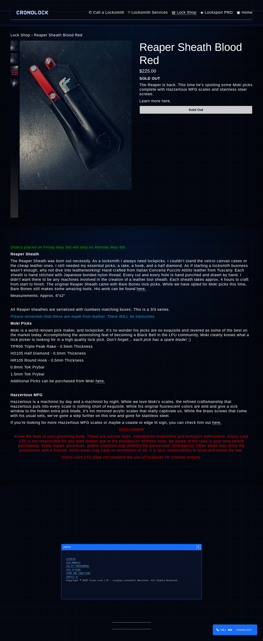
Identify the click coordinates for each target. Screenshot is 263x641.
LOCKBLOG (71, 559)
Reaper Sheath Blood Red (58, 35)
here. (165, 101)
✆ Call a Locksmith (106, 12)
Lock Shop (20, 35)
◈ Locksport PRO (216, 12)
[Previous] (29, 115)
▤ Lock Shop (184, 12)
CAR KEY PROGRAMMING (77, 566)
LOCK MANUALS (73, 562)
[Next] (122, 115)
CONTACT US (72, 577)
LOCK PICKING (73, 570)
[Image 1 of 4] (14, 46)
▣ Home (244, 12)
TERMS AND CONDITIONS (78, 573)
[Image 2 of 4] (14, 58)
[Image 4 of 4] (14, 83)
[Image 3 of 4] (14, 71)
